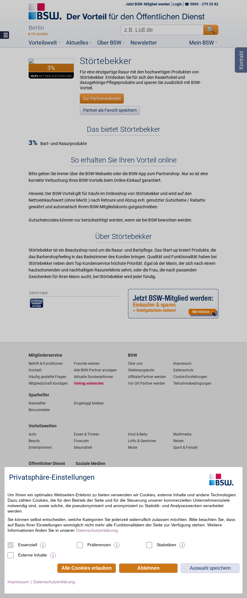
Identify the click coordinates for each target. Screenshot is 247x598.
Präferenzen (99, 544)
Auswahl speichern (210, 568)
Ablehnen (148, 568)
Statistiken (166, 544)
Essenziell (27, 544)
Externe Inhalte (32, 555)
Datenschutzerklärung (97, 530)
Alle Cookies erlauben (86, 568)
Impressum (18, 581)
